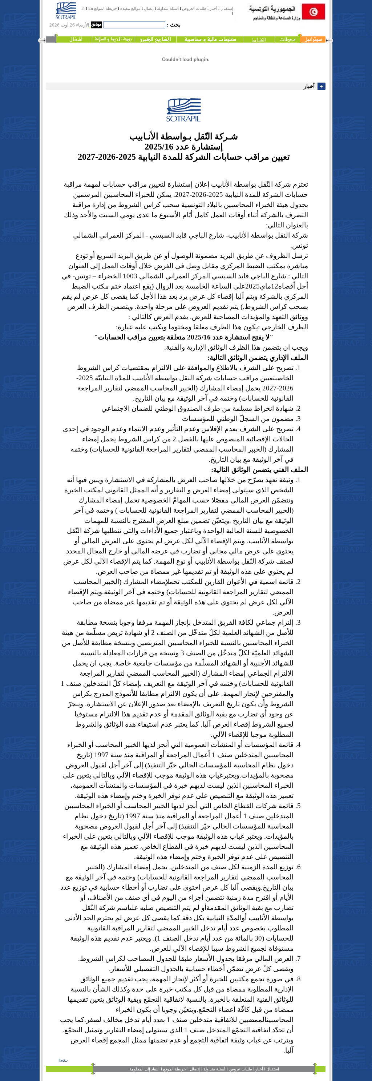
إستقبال (227, 8)
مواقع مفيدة (130, 8)
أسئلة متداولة (168, 8)
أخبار (213, 8)
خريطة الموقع (105, 8)
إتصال (149, 8)
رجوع (63, 1059)
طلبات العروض (194, 8)
